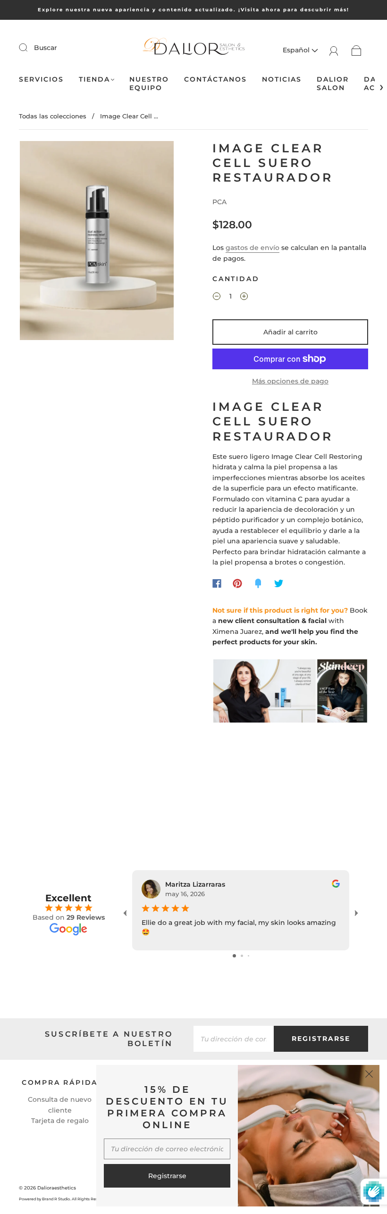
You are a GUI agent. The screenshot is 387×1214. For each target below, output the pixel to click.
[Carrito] (356, 50)
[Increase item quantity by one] (244, 297)
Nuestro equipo (149, 83)
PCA (219, 202)
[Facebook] (217, 583)
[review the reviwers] (336, 885)
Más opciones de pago (290, 381)
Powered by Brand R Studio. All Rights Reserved (63, 1199)
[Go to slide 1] (234, 955)
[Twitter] (279, 583)
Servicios (41, 79)
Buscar (45, 47)
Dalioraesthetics (56, 1188)
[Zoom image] (96, 242)
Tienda (94, 79)
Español (297, 50)
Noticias (282, 79)
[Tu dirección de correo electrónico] (234, 1038)
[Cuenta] (334, 50)
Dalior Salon (333, 83)
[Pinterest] (237, 583)
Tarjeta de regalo (60, 1120)
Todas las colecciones (52, 116)
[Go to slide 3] (248, 955)
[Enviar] (29, 47)
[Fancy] (258, 583)
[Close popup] (369, 1075)
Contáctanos (215, 79)
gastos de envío (252, 247)
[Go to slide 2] (242, 956)
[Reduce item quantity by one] (216, 297)
